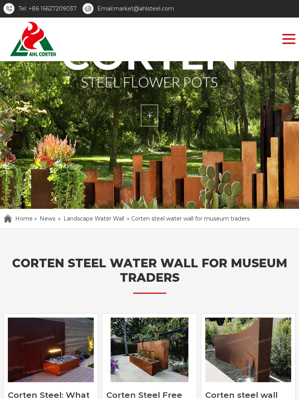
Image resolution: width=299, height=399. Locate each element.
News (47, 218)
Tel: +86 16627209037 (47, 8)
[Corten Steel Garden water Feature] (32, 41)
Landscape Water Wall (93, 218)
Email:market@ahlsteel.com (135, 8)
